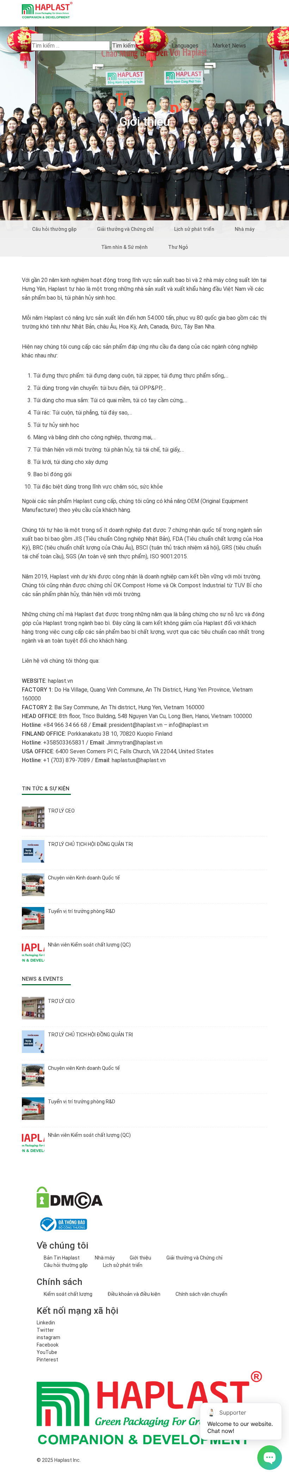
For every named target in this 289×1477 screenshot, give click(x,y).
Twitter (45, 1330)
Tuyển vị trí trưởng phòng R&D (81, 911)
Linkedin (46, 1322)
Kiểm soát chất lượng (68, 1294)
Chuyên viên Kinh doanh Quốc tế (84, 878)
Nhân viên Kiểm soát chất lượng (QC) (89, 945)
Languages (185, 45)
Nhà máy (105, 1258)
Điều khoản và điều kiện (133, 1294)
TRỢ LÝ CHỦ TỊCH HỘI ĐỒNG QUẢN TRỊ (90, 844)
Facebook (48, 1345)
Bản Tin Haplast (62, 1258)
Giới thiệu (140, 1258)
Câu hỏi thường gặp (66, 1265)
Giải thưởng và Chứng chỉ (194, 1258)
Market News (229, 45)
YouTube (47, 1352)
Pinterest (47, 1359)
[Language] (36, 22)
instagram (48, 1337)
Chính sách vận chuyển (201, 1294)
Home (150, 45)
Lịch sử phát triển (122, 1265)
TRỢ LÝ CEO (61, 811)
